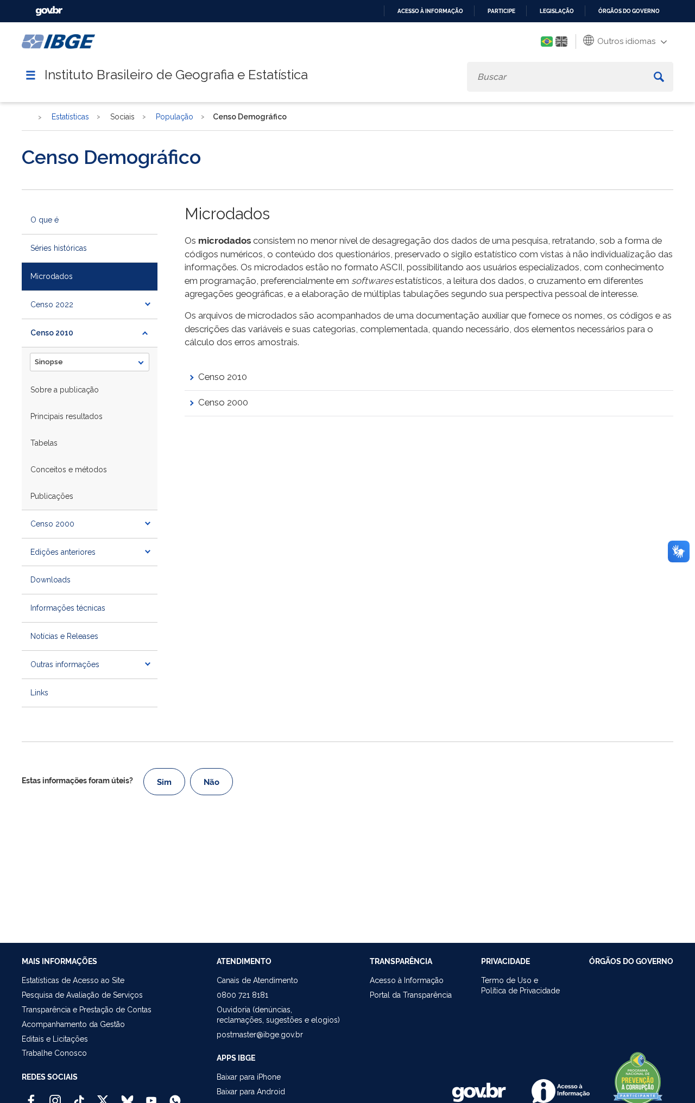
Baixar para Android (251, 1091)
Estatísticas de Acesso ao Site (73, 980)
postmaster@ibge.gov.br (260, 1034)
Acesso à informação (430, 11)
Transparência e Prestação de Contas (86, 1009)
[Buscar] (659, 77)
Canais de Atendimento (257, 980)
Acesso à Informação (407, 980)
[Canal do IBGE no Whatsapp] (175, 1096)
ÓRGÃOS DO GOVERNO (631, 961)
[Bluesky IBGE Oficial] (127, 1096)
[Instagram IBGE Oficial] (55, 1096)
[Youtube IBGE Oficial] (151, 1096)
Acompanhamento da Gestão (73, 1024)
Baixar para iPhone (249, 1077)
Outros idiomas (625, 41)
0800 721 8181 (242, 995)
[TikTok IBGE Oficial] (79, 1096)
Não (211, 782)
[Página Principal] (27, 117)
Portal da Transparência (411, 995)
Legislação (557, 11)
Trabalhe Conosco (54, 1053)
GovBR (48, 11)
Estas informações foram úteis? (77, 780)
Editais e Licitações (55, 1039)
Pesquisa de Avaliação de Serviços (82, 995)
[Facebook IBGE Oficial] (31, 1096)
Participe (501, 11)
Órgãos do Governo (629, 11)
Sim (164, 782)
